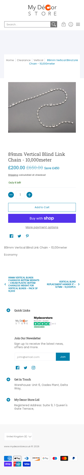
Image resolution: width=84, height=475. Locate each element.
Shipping (13, 175)
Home (10, 60)
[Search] (54, 24)
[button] (63, 24)
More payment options (42, 227)
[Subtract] (11, 195)
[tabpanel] (42, 252)
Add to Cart (42, 207)
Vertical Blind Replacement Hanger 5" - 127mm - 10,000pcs (61, 284)
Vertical (38, 60)
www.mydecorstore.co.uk (17, 446)
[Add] (29, 195)
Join (63, 357)
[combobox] (27, 24)
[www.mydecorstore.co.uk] (42, 10)
